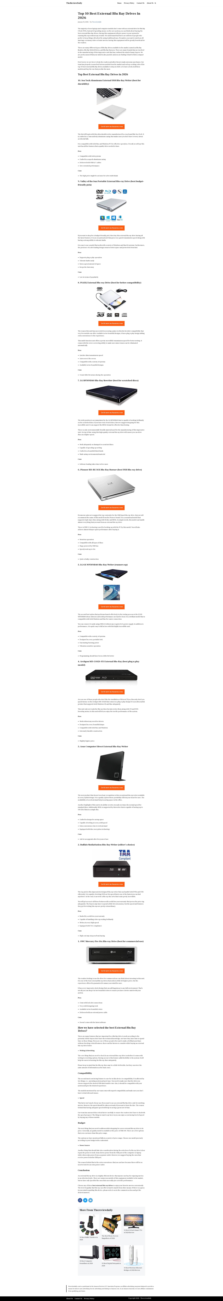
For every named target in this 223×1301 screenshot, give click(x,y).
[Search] (155, 3)
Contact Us (140, 3)
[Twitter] (85, 1200)
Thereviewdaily (96, 22)
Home (119, 3)
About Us (150, 3)
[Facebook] (80, 1200)
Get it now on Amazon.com (111, 126)
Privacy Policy (129, 3)
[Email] (90, 1200)
